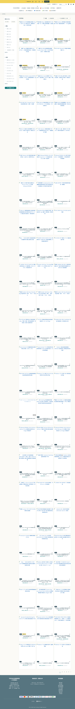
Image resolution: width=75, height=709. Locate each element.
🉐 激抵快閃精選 (16, 8)
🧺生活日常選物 (52, 10)
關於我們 (60, 682)
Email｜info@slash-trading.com (37, 684)
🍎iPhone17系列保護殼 (44, 8)
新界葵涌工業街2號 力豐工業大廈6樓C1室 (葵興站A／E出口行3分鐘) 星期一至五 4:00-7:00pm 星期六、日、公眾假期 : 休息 (14, 685)
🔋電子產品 (52, 8)
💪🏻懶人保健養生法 (28, 10)
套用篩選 (11, 87)
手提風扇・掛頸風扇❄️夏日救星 (33, 8)
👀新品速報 (23, 8)
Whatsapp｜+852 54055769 (37, 682)
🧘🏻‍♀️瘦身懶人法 (21, 10)
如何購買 (60, 684)
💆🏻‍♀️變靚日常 (59, 8)
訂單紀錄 (60, 693)
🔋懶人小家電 (44, 10)
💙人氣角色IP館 (37, 10)
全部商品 (3, 13)
